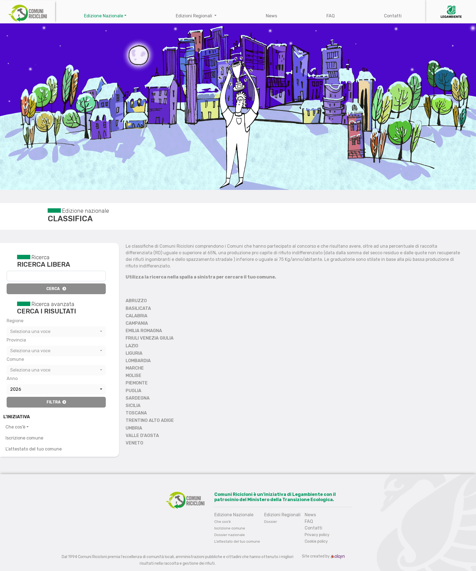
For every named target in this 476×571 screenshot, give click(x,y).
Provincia (16, 340)
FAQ (330, 15)
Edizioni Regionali (194, 15)
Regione (15, 320)
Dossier (270, 522)
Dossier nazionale (229, 535)
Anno (12, 378)
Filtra (54, 402)
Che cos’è (222, 522)
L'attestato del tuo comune (34, 449)
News (271, 15)
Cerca (54, 288)
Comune (15, 359)
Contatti (393, 15)
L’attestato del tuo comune (237, 541)
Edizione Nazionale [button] (103, 15)
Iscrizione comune (24, 438)
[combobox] (56, 331)
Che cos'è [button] (15, 427)
